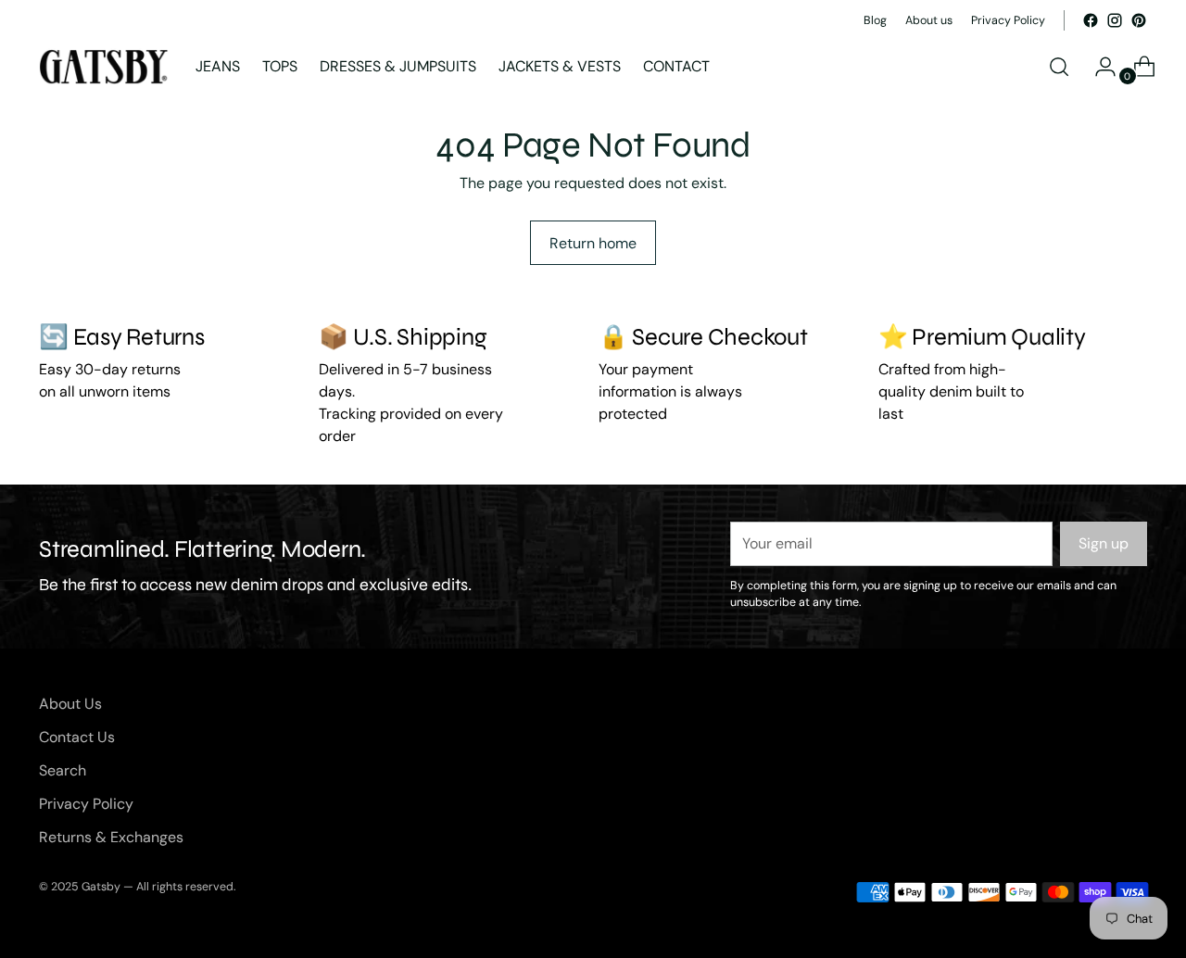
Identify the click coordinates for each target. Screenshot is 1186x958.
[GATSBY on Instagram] (1114, 20)
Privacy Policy (86, 803)
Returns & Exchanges (111, 837)
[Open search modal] (1059, 66)
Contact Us (77, 737)
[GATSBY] (104, 66)
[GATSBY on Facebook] (1090, 20)
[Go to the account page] (1098, 66)
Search (62, 770)
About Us (70, 703)
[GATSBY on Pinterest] (1138, 20)
